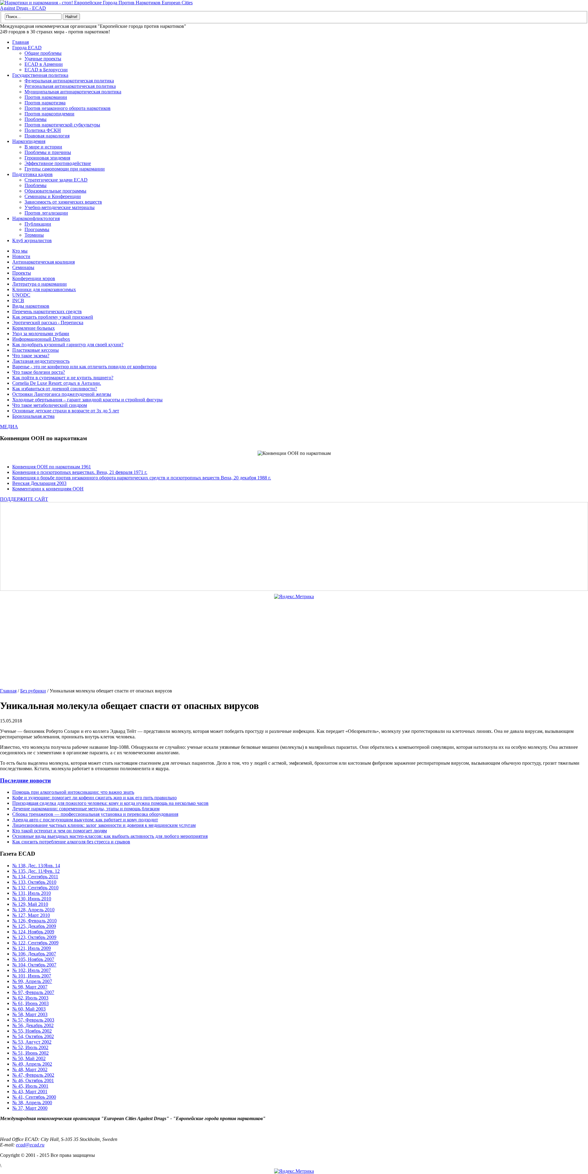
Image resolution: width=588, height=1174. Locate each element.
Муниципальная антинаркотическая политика (72, 91)
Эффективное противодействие (57, 163)
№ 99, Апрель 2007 (32, 981)
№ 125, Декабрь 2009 (34, 926)
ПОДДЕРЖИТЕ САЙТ (24, 499)
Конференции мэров (33, 278)
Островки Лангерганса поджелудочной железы (61, 394)
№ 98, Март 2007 (29, 986)
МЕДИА (9, 426)
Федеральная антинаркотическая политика (69, 80)
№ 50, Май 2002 (29, 1058)
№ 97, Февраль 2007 (33, 992)
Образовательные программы (55, 190)
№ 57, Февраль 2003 (33, 1019)
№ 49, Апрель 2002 (32, 1064)
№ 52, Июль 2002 (30, 1047)
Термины (34, 235)
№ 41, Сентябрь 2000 (34, 1097)
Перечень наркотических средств (47, 311)
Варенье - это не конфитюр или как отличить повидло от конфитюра (84, 366)
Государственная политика (40, 75)
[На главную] (98, 8)
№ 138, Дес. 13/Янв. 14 (36, 865)
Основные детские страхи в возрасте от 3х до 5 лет (65, 410)
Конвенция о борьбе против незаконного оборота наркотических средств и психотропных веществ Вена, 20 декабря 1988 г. (141, 477)
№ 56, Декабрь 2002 (33, 1025)
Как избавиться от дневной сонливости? (54, 388)
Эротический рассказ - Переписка (47, 322)
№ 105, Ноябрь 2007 (33, 959)
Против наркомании (45, 97)
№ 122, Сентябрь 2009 (35, 942)
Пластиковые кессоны (35, 350)
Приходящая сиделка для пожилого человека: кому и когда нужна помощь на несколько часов (110, 803)
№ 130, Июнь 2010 (31, 898)
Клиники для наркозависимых (44, 289)
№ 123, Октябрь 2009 (34, 937)
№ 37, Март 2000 (29, 1108)
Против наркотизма (45, 102)
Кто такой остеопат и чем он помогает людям (59, 830)
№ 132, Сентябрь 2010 (35, 887)
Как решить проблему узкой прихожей (52, 317)
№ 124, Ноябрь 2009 (33, 931)
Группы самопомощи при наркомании (64, 168)
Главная (20, 42)
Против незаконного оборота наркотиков (67, 108)
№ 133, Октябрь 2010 (34, 882)
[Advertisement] (185, 546)
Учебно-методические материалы (59, 207)
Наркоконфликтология (36, 218)
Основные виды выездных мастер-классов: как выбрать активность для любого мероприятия (110, 836)
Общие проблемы (43, 53)
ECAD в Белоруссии (46, 69)
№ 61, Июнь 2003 (30, 1003)
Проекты (21, 273)
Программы (36, 229)
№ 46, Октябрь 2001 (33, 1080)
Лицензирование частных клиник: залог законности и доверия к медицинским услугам (104, 825)
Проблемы (35, 119)
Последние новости (25, 780)
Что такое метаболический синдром (49, 405)
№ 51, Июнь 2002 (30, 1053)
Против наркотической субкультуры (62, 124)
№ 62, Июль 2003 (30, 997)
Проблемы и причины (47, 152)
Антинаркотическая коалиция (43, 261)
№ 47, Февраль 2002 (33, 1075)
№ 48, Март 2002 (29, 1069)
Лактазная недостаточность (41, 361)
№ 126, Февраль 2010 (34, 920)
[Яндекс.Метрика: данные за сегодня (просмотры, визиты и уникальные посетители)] (294, 596)
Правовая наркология (47, 135)
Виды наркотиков (30, 306)
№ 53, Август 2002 (31, 1042)
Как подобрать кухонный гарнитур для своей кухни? (67, 344)
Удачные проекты (42, 58)
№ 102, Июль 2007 (31, 970)
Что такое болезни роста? (38, 372)
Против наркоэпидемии (49, 113)
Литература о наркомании (39, 284)
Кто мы (20, 250)
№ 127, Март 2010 (31, 915)
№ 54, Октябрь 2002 (33, 1036)
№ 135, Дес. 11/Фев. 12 (36, 871)
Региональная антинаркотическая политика (70, 86)
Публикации (37, 224)
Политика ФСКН (42, 130)
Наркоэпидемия (28, 141)
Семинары (23, 267)
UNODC (21, 295)
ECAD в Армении (43, 64)
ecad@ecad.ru (30, 1144)
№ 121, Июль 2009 (31, 948)
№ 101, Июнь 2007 (31, 975)
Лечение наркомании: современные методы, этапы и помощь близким (86, 808)
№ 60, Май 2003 (29, 1008)
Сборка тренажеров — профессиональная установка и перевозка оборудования (95, 814)
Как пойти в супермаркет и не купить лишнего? (62, 377)
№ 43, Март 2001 (29, 1091)
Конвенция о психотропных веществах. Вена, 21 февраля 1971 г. (79, 472)
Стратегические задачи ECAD (56, 179)
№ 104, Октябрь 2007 (34, 964)
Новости (21, 256)
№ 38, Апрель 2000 (32, 1102)
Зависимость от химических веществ (63, 201)
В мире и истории (43, 146)
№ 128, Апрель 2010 (33, 909)
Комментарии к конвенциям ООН (48, 488)
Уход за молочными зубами (40, 333)
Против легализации (46, 213)
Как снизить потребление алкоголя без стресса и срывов (71, 841)
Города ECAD (27, 47)
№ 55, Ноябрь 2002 (32, 1030)
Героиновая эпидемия (47, 157)
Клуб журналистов (32, 240)
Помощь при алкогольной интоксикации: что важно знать (73, 792)
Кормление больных (33, 328)
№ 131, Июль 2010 (31, 893)
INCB (18, 300)
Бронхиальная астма (33, 416)
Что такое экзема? (30, 355)
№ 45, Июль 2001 (30, 1086)
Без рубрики (33, 690)
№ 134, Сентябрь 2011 (35, 876)
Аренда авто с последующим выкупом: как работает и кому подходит (85, 819)
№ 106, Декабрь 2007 (34, 953)
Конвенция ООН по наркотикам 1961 (51, 466)
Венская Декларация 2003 (39, 483)
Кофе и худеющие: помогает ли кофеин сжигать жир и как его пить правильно (94, 797)
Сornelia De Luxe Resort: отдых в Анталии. (56, 383)
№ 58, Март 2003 (29, 1014)
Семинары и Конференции (52, 196)
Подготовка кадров (32, 174)
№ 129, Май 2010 (30, 904)
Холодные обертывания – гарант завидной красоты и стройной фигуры (87, 399)
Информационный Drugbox (41, 339)
